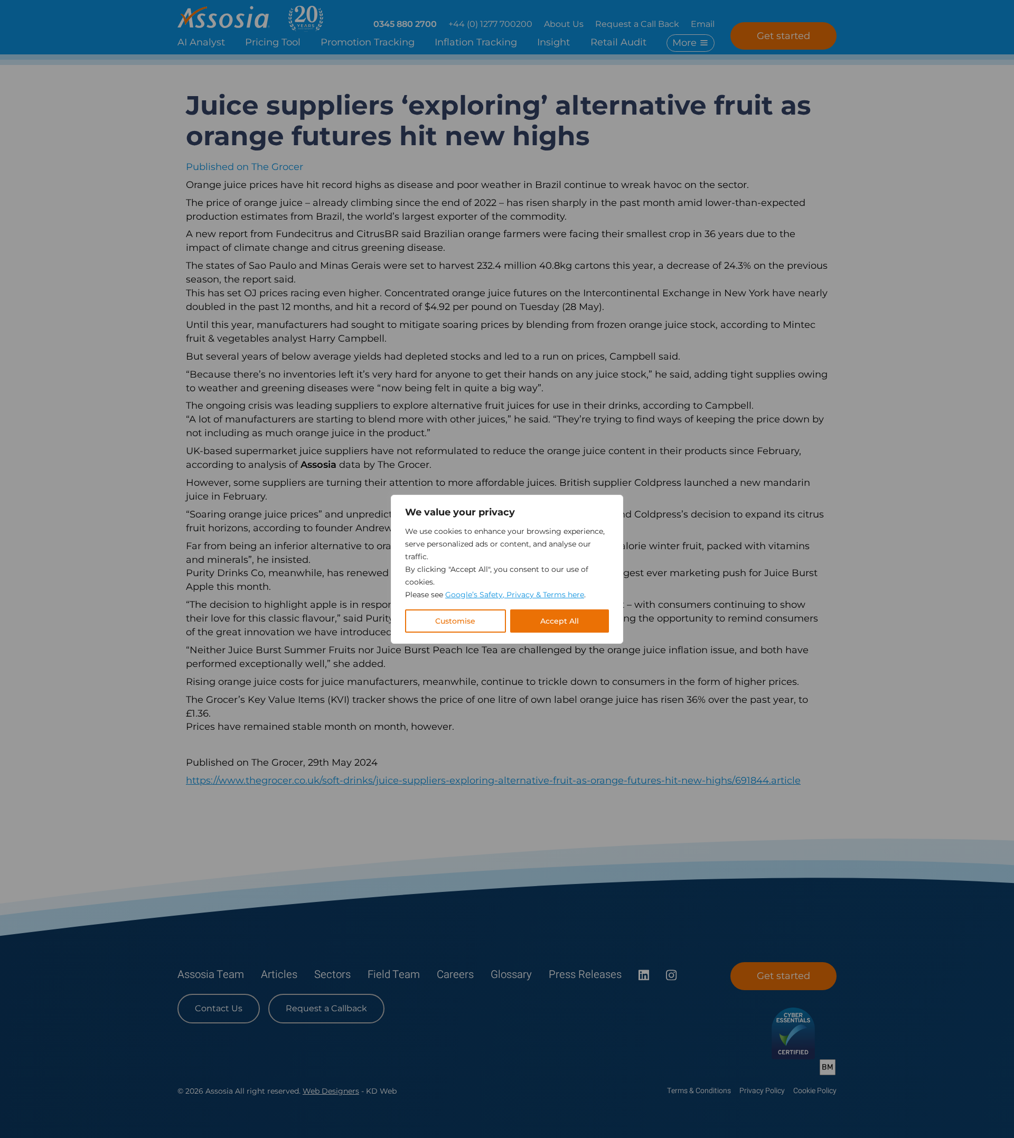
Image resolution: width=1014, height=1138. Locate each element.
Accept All (559, 621)
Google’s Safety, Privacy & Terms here (514, 594)
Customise (455, 621)
